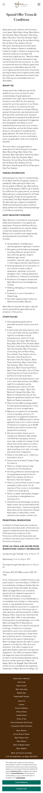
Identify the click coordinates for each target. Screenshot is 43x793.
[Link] (21, 4)
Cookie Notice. (20, 778)
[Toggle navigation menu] (39, 4)
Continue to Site (21, 789)
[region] (21, 776)
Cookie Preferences (21, 782)
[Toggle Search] (4, 4)
